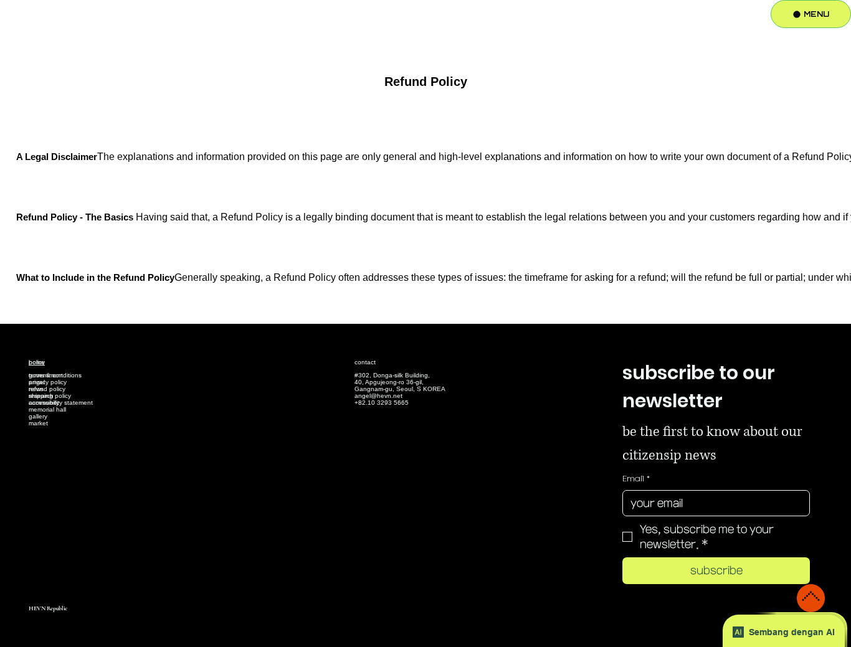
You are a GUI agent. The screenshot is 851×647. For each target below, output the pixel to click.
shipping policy (50, 395)
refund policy (47, 388)
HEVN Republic (48, 608)
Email (636, 478)
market (38, 423)
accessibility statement (61, 402)
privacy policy (48, 382)
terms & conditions (55, 375)
